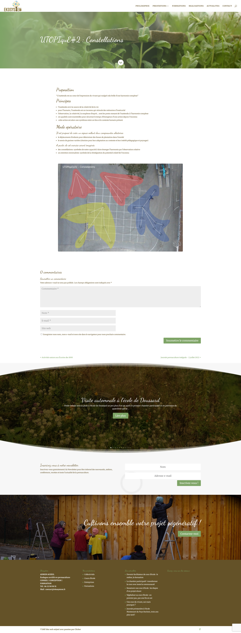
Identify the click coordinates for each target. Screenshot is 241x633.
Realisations (196, 6)
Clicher (78, 629)
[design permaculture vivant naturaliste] (120, 207)
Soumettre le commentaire (182, 340)
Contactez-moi (189, 533)
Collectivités (89, 574)
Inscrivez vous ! (189, 483)
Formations (179, 6)
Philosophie (142, 6)
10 (130, 447)
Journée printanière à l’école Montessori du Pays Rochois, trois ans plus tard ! (142, 612)
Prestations (159, 6)
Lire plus (120, 415)
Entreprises (89, 582)
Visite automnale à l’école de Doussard (120, 400)
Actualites (213, 6)
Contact (227, 6)
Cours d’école (89, 578)
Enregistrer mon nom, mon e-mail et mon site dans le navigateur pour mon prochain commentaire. (84, 334)
